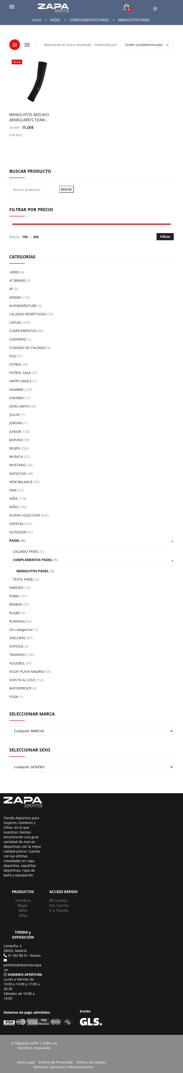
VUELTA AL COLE (22, 680)
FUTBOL (15, 364)
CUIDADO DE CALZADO (27, 347)
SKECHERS (17, 638)
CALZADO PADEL (26, 551)
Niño (23, 910)
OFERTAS (16, 523)
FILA (12, 356)
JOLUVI (14, 414)
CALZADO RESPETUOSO (27, 314)
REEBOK (15, 604)
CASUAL (15, 322)
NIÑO (13, 507)
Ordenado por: (106, 44)
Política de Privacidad (56, 1062)
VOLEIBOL (17, 663)
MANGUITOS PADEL (32, 571)
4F (11, 288)
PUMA (14, 596)
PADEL (55, 19)
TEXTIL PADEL (23, 579)
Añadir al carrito (26, 137)
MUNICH (16, 456)
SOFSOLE (16, 646)
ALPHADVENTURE (23, 305)
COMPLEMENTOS (23, 330)
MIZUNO (16, 440)
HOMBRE (16, 389)
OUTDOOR (17, 532)
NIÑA (13, 498)
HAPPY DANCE (20, 381)
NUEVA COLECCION (24, 515)
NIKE (13, 490)
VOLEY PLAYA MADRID (26, 671)
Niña (23, 915)
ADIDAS (15, 297)
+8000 (14, 272)
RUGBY (14, 613)
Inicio (37, 19)
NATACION (17, 473)
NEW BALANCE (21, 482)
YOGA (13, 696)
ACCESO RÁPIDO (63, 891)
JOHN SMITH (19, 406)
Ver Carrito (59, 905)
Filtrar (165, 236)
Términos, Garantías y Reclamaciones (63, 1067)
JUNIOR (15, 431)
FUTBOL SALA (19, 372)
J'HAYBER (16, 398)
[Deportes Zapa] (53, 7)
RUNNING (17, 621)
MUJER (14, 448)
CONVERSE (17, 339)
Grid (14, 44)
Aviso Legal (26, 1062)
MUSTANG (17, 465)
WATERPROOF (20, 688)
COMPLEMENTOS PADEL (89, 19)
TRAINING (17, 654)
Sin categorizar (21, 629)
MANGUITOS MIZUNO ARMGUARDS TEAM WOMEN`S (29, 117)
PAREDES (16, 587)
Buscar (66, 189)
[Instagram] (155, 9)
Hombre (22, 900)
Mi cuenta (58, 900)
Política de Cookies (91, 1062)
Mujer (23, 905)
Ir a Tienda (58, 910)
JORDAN (15, 423)
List (27, 44)
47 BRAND (17, 280)
